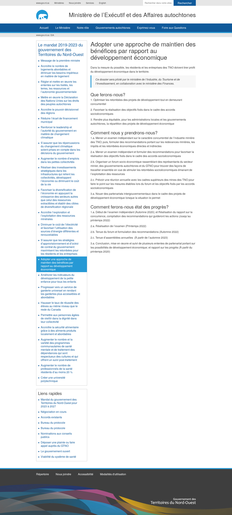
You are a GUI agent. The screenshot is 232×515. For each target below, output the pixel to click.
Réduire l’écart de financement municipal (59, 120)
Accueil (44, 28)
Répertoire (42, 474)
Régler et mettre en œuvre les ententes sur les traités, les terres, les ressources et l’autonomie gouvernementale (59, 87)
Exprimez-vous (146, 28)
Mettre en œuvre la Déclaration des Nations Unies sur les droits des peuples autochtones (60, 100)
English (102, 2)
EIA (52, 35)
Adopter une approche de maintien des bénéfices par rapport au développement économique (57, 264)
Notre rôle (83, 28)
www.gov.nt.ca (42, 2)
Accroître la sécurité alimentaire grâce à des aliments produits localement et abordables (60, 330)
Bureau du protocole (53, 423)
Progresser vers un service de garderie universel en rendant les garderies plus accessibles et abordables (60, 292)
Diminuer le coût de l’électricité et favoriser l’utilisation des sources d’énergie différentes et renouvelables (60, 229)
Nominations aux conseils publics (56, 435)
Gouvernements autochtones (113, 28)
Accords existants (51, 417)
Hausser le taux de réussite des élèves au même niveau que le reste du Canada (60, 306)
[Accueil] (43, 14)
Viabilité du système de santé (58, 457)
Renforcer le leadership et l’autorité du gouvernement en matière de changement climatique (59, 132)
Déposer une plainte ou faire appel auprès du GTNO (58, 444)
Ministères (59, 2)
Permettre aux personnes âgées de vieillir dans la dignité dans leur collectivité (60, 318)
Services (90, 2)
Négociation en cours (53, 412)
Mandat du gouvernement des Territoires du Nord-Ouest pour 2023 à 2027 (59, 402)
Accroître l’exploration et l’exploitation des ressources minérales (58, 215)
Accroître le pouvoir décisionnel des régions (60, 111)
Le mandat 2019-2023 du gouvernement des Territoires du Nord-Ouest (61, 49)
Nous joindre (75, 2)
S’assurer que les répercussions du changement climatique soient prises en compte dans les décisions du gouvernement (60, 148)
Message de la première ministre (60, 60)
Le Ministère (62, 28)
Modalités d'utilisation (113, 474)
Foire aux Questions (174, 28)
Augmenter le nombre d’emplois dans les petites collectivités (60, 160)
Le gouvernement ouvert (55, 451)
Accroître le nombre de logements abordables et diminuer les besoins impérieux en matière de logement (59, 71)
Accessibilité (85, 474)
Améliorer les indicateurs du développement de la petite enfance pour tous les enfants (58, 278)
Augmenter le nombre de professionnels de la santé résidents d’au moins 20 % (57, 368)
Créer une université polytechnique (53, 379)
